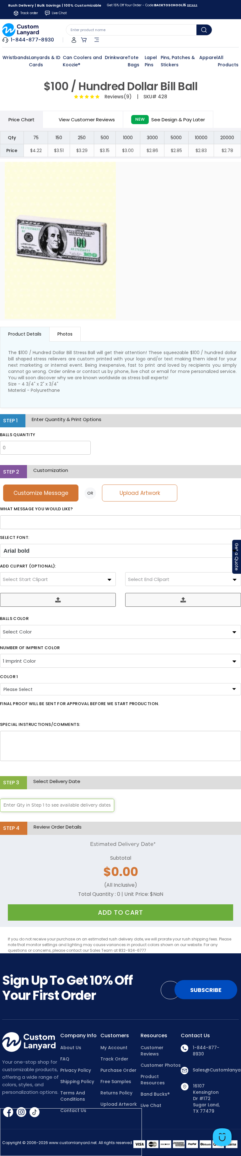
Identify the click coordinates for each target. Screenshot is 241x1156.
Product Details (24, 334)
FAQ (64, 1059)
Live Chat (151, 1105)
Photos (64, 334)
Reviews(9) (117, 96)
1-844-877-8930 (206, 1050)
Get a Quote (236, 557)
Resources (154, 1035)
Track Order (114, 1059)
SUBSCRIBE (206, 990)
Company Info (78, 1035)
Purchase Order (118, 1070)
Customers (114, 1035)
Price (21, 119)
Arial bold (16, 551)
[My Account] (74, 40)
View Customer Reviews (87, 119)
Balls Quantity (17, 435)
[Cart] (84, 40)
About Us (70, 1047)
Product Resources (153, 1079)
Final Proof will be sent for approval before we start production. (79, 704)
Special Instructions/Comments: (40, 724)
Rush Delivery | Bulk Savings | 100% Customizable (54, 5)
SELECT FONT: (14, 537)
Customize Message (40, 493)
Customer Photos (161, 1065)
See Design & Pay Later (170, 119)
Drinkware (116, 57)
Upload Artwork (140, 493)
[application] (222, 1137)
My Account (113, 1047)
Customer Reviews (152, 1050)
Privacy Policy (75, 1070)
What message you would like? (36, 509)
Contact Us (195, 1035)
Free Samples (115, 1081)
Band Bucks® (155, 1094)
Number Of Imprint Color (30, 648)
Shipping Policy (77, 1081)
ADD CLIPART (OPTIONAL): (28, 566)
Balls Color (14, 619)
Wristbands (16, 57)
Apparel (208, 57)
